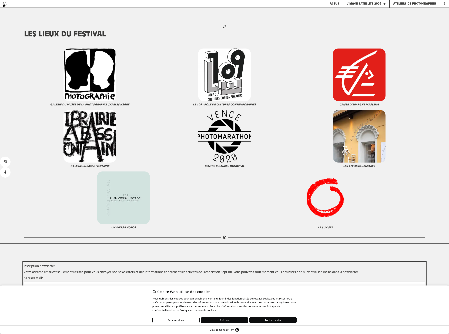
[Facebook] (5, 172)
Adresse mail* (33, 278)
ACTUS (334, 3)
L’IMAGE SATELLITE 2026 (364, 3)
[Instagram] (5, 162)
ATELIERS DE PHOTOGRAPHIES (415, 3)
